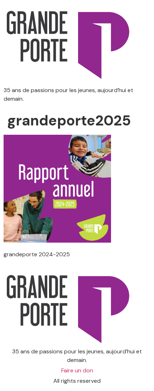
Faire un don (77, 370)
